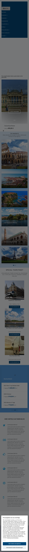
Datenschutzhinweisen (12, 537)
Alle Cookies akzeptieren (14, 543)
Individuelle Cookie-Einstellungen (14, 547)
